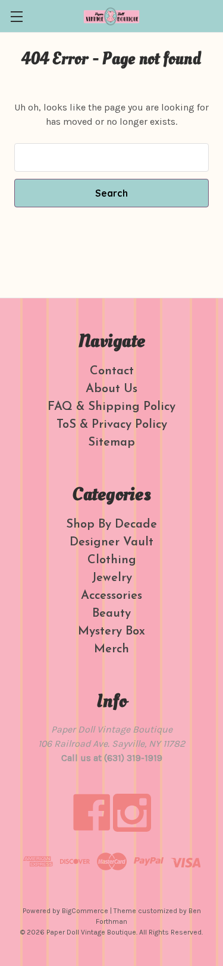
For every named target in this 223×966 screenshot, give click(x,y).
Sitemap (111, 443)
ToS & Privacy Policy (111, 425)
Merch (111, 649)
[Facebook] (92, 813)
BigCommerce (85, 911)
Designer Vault (111, 542)
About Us (111, 389)
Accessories (111, 596)
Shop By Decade (111, 525)
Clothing (111, 560)
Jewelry (112, 578)
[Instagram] (132, 813)
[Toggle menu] (16, 16)
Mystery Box (111, 631)
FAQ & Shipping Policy (111, 407)
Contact (112, 371)
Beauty (111, 614)
